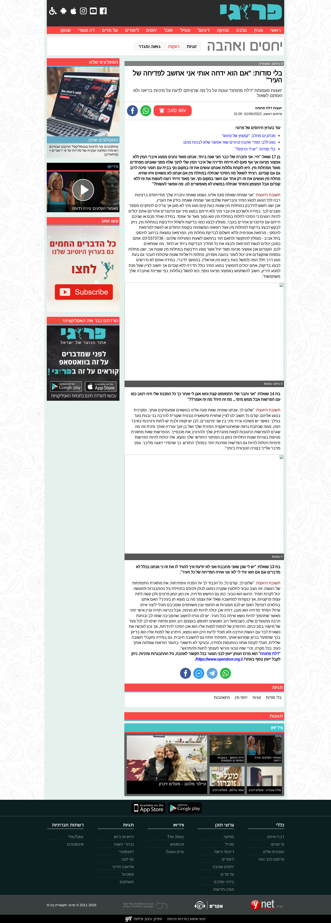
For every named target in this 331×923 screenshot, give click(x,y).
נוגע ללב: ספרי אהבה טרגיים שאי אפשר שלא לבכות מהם (229, 142)
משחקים (127, 882)
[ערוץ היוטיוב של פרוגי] (83, 268)
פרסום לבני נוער (271, 859)
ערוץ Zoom (175, 852)
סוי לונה (127, 859)
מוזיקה (223, 30)
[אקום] (208, 905)
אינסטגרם (75, 844)
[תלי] (145, 905)
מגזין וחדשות (223, 889)
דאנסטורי (126, 852)
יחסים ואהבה (223, 867)
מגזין (258, 30)
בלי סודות (274, 697)
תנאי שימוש (197, 918)
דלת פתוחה (269, 653)
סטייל (185, 30)
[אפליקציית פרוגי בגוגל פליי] (184, 808)
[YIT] (144, 919)
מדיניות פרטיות (177, 918)
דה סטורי (86, 30)
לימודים (132, 30)
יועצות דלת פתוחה (268, 108)
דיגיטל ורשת (224, 852)
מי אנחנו (277, 844)
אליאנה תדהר (123, 867)
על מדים (110, 30)
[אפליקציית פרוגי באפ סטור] (149, 808)
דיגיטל (204, 30)
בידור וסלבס (224, 882)
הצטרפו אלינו (273, 852)
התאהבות (222, 697)
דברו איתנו (275, 837)
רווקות (173, 46)
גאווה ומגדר (149, 46)
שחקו (66, 30)
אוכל (168, 30)
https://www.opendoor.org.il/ (219, 659)
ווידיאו (277, 728)
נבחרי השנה (124, 844)
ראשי (275, 30)
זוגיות (192, 46)
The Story (175, 837)
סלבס (241, 30)
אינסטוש (177, 844)
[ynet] (266, 905)
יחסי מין (241, 697)
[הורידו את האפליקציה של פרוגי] (83, 362)
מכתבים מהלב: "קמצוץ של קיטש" (249, 135)
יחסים (151, 30)
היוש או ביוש (124, 837)
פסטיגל (128, 874)
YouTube (76, 837)
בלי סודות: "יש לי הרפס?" (255, 149)
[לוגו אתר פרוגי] (251, 12)
